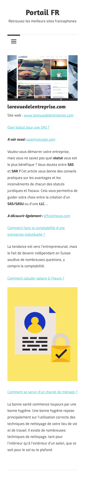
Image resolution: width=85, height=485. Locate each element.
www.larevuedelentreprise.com (48, 115)
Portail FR (43, 12)
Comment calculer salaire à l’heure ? (35, 278)
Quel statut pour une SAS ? (28, 127)
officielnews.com (57, 216)
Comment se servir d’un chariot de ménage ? (42, 392)
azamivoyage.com (41, 139)
